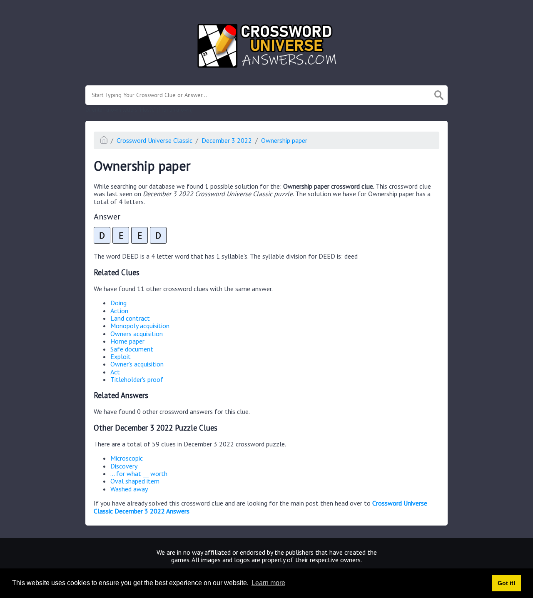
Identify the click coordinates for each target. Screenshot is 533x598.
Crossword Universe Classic (154, 140)
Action (119, 310)
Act (115, 372)
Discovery (123, 466)
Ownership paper (284, 140)
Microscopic (126, 458)
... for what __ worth (138, 473)
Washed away (129, 489)
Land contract (130, 318)
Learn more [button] (268, 582)
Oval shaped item (134, 481)
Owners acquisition (136, 333)
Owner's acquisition (137, 364)
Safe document (131, 349)
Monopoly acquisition (139, 325)
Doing (118, 303)
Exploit (120, 356)
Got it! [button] (507, 583)
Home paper (127, 341)
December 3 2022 (227, 140)
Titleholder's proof (136, 379)
